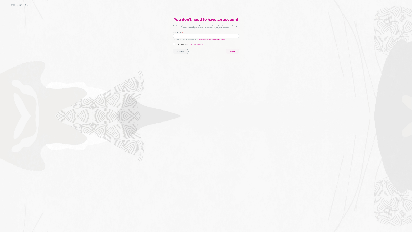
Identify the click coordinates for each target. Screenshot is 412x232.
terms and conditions (195, 44)
